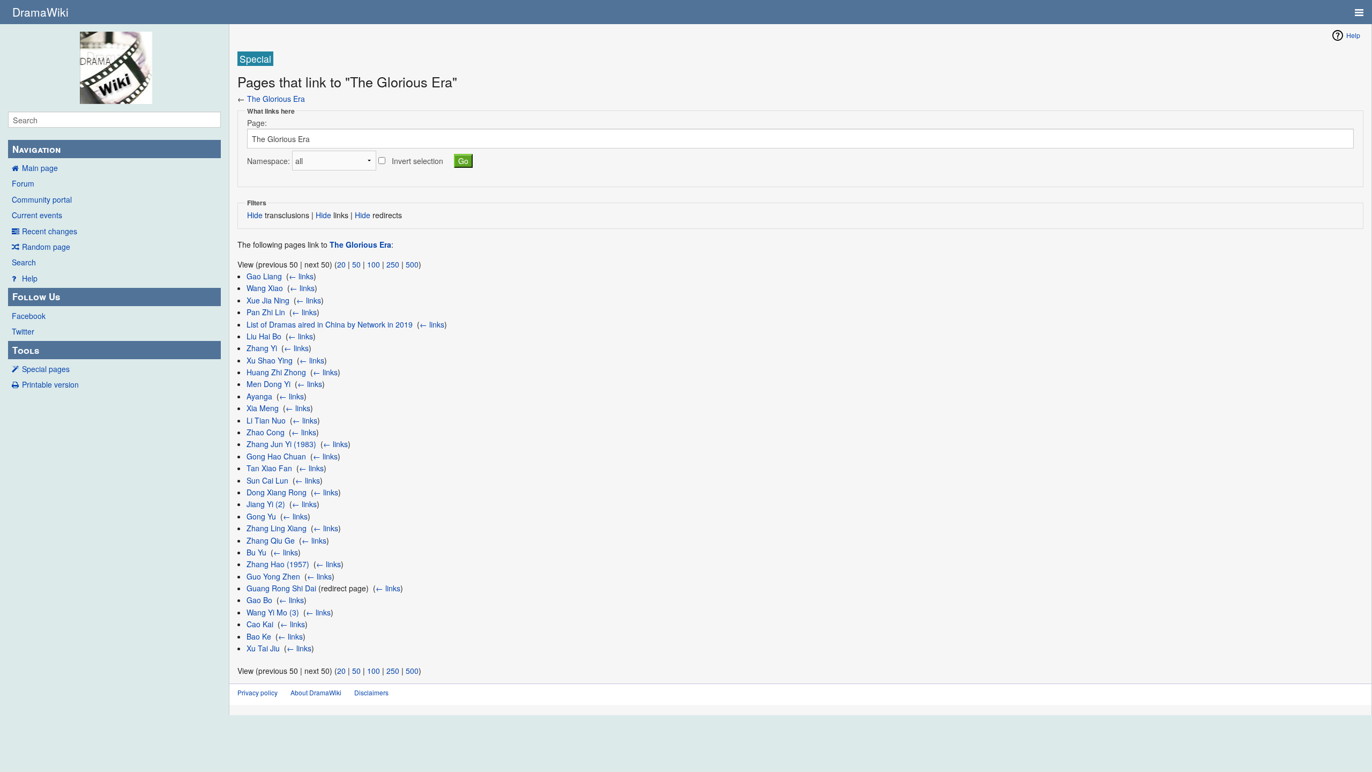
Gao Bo (259, 600)
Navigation (36, 149)
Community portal (42, 199)
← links (301, 276)
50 (356, 264)
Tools (25, 350)
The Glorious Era (276, 98)
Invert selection (417, 160)
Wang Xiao (265, 288)
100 (373, 264)
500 (412, 264)
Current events (37, 215)
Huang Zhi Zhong (276, 372)
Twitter (23, 331)
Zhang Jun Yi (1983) (281, 444)
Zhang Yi (262, 348)
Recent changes (49, 231)
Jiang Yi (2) (266, 504)
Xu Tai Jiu (263, 648)
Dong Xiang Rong (277, 492)
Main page (40, 167)
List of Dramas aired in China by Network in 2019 (330, 324)
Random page (46, 246)
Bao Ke (259, 636)
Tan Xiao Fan (269, 468)
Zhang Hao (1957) (278, 564)
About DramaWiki (315, 692)
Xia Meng (263, 408)
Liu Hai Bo (264, 336)
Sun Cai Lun (267, 480)
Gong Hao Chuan (276, 456)
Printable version (50, 384)
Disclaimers (371, 692)
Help (30, 278)
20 (341, 264)
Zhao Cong (266, 432)
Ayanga (259, 396)
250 (392, 264)
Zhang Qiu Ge (271, 540)
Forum (23, 183)
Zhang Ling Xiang (277, 528)
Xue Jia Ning (268, 300)
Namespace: (268, 160)
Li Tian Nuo (266, 420)
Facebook (29, 315)
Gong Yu (261, 516)
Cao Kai (260, 624)
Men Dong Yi (268, 383)
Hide (255, 215)
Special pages (46, 368)
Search (24, 262)
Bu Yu (256, 552)
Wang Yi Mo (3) (273, 612)
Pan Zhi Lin (266, 312)
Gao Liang (264, 276)
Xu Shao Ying (270, 360)
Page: (257, 122)
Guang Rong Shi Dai (281, 588)
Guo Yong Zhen (273, 576)
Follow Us (36, 296)
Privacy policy (257, 692)
